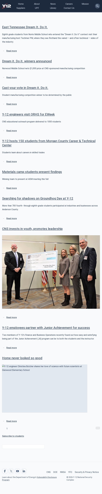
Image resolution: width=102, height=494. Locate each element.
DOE (55, 472)
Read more (11, 51)
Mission (85, 4)
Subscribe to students (13, 436)
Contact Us (69, 8)
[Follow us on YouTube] (17, 471)
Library (53, 8)
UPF (37, 8)
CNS (48, 472)
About (37, 4)
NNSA (63, 472)
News (53, 4)
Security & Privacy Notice (87, 472)
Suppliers (20, 8)
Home (21, 4)
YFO (70, 472)
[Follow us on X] (11, 471)
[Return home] (6, 6)
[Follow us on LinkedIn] (24, 471)
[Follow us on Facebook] (4, 471)
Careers (69, 4)
